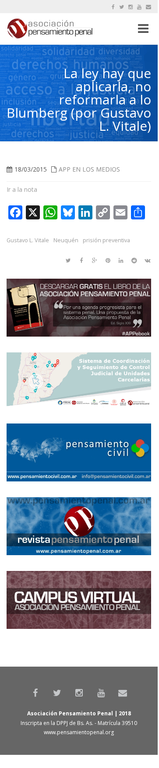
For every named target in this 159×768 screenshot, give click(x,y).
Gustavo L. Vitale (28, 240)
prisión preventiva (106, 240)
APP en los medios (89, 169)
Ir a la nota (22, 189)
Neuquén (65, 240)
